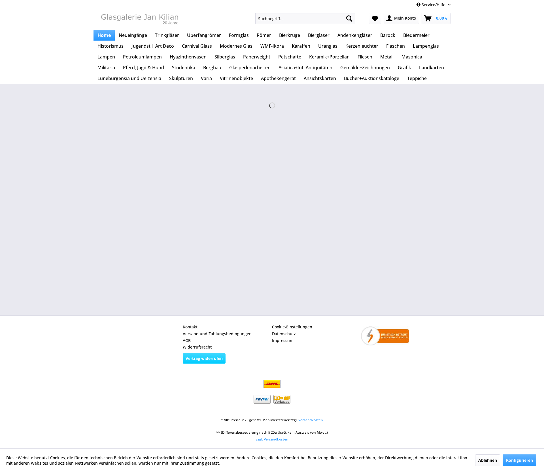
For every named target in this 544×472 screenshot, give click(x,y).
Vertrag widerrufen (204, 358)
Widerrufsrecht (197, 347)
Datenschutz (284, 333)
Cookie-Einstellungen (292, 327)
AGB (187, 340)
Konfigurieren (519, 460)
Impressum (283, 340)
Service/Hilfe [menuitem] (433, 4)
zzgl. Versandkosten (272, 439)
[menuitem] (305, 18)
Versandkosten (310, 420)
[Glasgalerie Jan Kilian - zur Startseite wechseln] (139, 20)
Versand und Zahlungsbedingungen (217, 333)
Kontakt (190, 327)
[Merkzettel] (375, 18)
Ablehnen (487, 460)
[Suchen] (349, 18)
